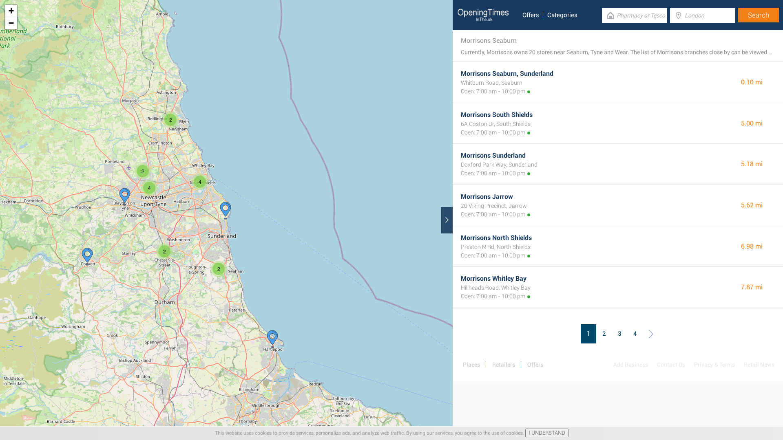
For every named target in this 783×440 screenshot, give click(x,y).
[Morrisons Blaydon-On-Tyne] (125, 197)
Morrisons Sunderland (493, 155)
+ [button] (11, 11)
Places (471, 364)
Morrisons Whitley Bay (493, 278)
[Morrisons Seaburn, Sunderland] (225, 211)
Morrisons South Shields (497, 115)
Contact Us (671, 364)
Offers (530, 15)
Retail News (759, 364)
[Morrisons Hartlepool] (272, 339)
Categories (562, 15)
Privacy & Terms (714, 364)
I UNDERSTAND (547, 433)
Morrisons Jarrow (487, 196)
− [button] (11, 23)
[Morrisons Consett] (87, 257)
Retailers (503, 364)
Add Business (630, 364)
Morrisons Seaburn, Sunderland (507, 73)
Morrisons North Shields (496, 238)
